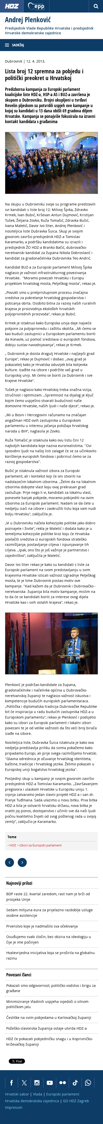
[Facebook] (11, 1083)
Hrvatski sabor (17, 1094)
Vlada (37, 1094)
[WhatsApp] (88, 1083)
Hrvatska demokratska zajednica (32, 1100)
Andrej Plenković (27, 20)
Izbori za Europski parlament (40, 845)
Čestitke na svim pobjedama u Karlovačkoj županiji (48, 1017)
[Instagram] (36, 1083)
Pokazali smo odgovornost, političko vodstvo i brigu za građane (51, 988)
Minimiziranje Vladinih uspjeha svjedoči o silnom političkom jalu (47, 1004)
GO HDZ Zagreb (76, 1100)
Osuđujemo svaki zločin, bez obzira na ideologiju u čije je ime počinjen (48, 939)
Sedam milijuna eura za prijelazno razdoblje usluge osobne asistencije (49, 913)
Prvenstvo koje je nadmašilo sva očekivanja (42, 926)
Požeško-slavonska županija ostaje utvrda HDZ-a (46, 1028)
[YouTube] (49, 1083)
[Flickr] (62, 1083)
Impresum (13, 1107)
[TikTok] (75, 1083)
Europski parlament (62, 1094)
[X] (24, 1083)
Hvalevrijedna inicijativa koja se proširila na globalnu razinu (50, 955)
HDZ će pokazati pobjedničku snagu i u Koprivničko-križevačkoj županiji (49, 1041)
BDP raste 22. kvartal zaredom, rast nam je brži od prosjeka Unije (48, 896)
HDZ (13, 845)
